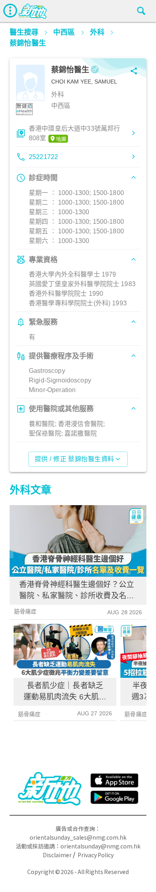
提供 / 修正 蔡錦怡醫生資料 (74, 459)
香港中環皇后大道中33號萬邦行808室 (74, 133)
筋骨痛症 (25, 611)
